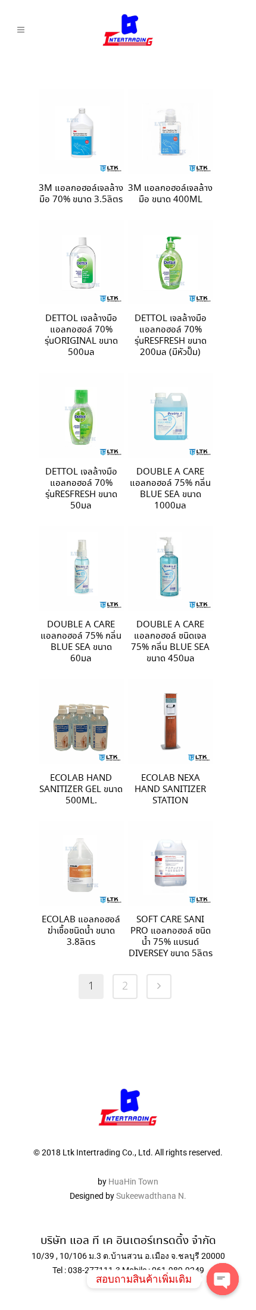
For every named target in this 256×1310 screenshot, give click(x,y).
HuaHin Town (133, 1181)
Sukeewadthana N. (150, 1196)
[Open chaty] (223, 1279)
